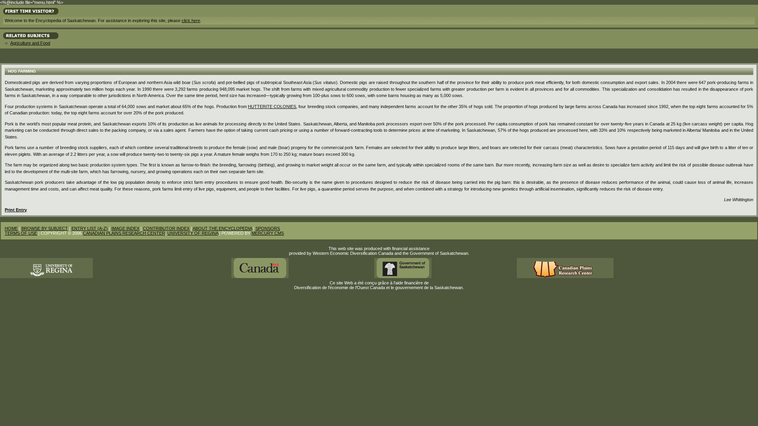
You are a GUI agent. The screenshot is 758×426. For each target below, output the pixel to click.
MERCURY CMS (267, 233)
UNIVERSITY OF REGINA (192, 233)
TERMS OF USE (21, 233)
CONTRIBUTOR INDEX (166, 228)
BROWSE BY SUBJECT (44, 228)
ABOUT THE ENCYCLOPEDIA (222, 228)
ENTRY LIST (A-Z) (89, 228)
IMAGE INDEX (125, 228)
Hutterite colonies (272, 106)
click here (191, 20)
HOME (11, 228)
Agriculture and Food (30, 43)
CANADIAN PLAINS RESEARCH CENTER (124, 233)
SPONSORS (267, 228)
